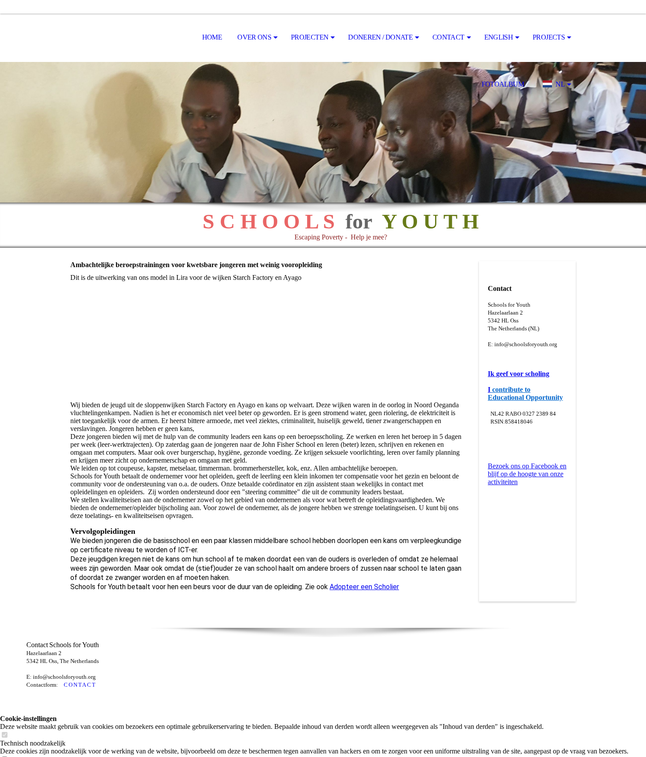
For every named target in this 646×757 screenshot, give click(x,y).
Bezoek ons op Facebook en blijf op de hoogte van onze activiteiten (527, 473)
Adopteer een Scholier (364, 587)
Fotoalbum (503, 84)
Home (212, 37)
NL (560, 84)
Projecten (309, 37)
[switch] (4, 735)
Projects (549, 37)
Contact (448, 37)
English (498, 37)
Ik (491, 373)
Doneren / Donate (380, 37)
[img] (114, 38)
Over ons (254, 37)
